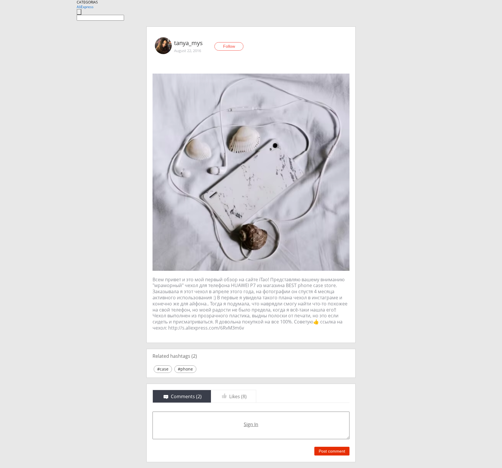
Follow (229, 46)
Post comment (332, 451)
